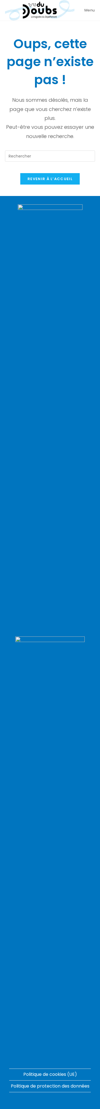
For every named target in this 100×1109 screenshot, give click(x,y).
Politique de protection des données (50, 1086)
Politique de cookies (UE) (50, 1074)
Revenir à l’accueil (50, 178)
